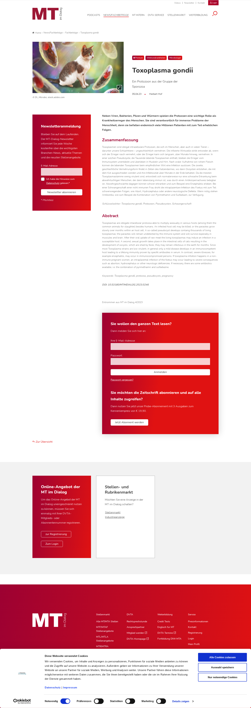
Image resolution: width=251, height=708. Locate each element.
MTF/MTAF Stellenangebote (105, 629)
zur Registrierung (56, 534)
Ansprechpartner (135, 627)
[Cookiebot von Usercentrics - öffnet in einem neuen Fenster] (22, 701)
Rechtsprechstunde (137, 621)
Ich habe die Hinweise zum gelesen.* (60, 181)
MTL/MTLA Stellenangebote (105, 638)
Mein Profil (194, 644)
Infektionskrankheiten (156, 58)
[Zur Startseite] (47, 14)
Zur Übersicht (44, 442)
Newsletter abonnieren (61, 192)
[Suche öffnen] (215, 14)
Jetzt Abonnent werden (129, 422)
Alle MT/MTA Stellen (107, 621)
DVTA (130, 614)
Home (38, 32)
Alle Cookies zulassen (222, 657)
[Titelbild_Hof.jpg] (78, 67)
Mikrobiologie (175, 58)
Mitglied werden (135, 633)
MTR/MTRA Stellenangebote (105, 648)
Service (192, 614)
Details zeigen (180, 701)
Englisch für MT (165, 627)
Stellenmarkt (112, 512)
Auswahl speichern (222, 667)
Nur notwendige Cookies (222, 677)
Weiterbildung (164, 614)
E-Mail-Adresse (49, 165)
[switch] (95, 700)
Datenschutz (53, 687)
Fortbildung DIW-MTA (169, 638)
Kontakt (201, 3)
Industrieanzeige (114, 517)
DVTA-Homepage (136, 639)
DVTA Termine (165, 633)
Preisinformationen (198, 621)
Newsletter (189, 3)
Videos (177, 3)
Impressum (70, 687)
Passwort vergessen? (122, 379)
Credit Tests (163, 621)
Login (191, 638)
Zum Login (51, 544)
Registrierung (195, 632)
